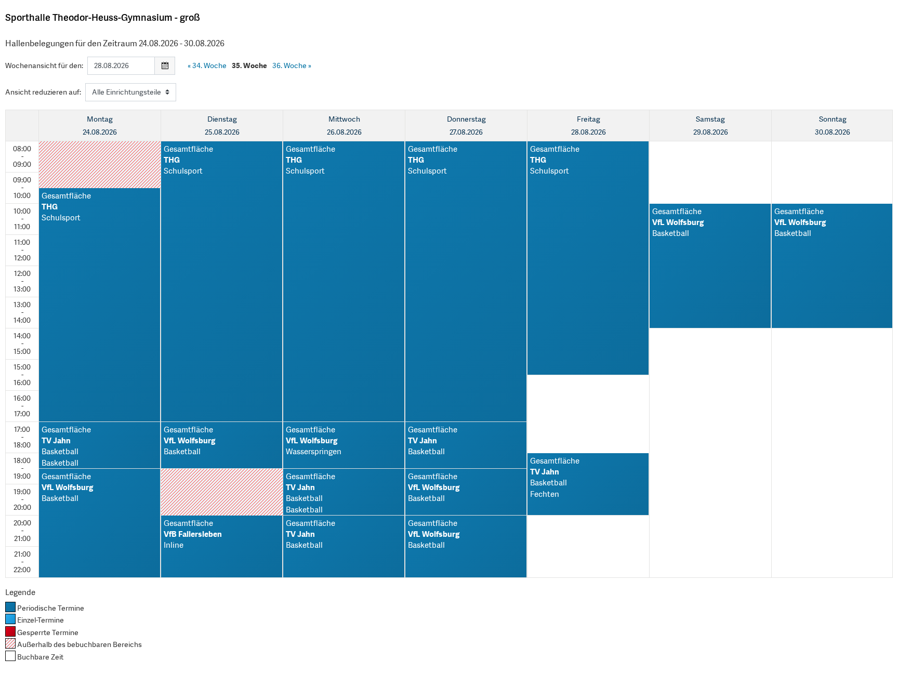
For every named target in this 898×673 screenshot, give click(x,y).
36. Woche (291, 65)
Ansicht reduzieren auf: (43, 92)
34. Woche (207, 65)
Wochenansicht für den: (44, 65)
